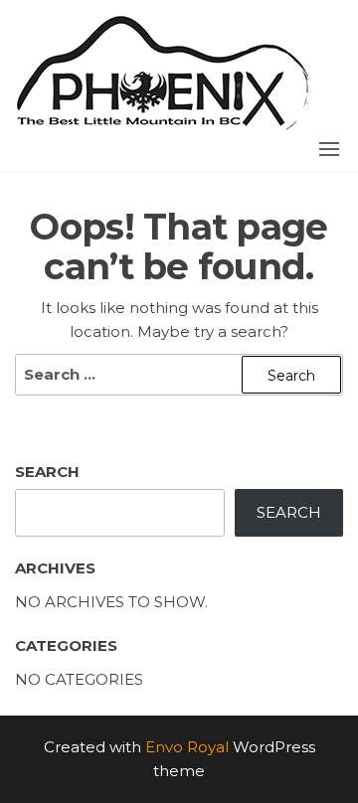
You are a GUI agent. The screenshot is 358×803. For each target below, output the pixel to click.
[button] (329, 149)
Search (47, 471)
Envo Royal (187, 746)
